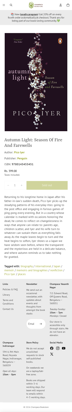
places (22, 274)
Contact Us (8, 309)
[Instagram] (58, 348)
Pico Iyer (19, 152)
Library (6, 294)
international (43, 266)
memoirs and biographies (32, 270)
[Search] (11, 5)
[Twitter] (52, 354)
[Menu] (4, 5)
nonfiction (56, 270)
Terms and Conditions (8, 302)
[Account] (60, 5)
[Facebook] (52, 348)
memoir (9, 270)
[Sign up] (40, 324)
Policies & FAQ (10, 289)
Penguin (22, 158)
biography (27, 266)
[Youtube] (64, 348)
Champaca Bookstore (40, 407)
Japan (57, 266)
